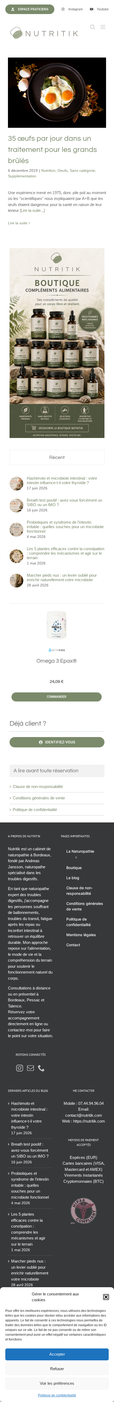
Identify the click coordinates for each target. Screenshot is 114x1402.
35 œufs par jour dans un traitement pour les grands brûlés (57, 78)
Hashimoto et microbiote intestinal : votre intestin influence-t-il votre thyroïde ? (62, 480)
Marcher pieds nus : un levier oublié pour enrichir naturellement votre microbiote (62, 577)
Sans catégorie (70, 104)
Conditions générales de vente (39, 798)
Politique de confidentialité (57, 1395)
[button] (106, 1297)
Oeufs (51, 104)
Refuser (57, 1368)
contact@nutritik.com (83, 1115)
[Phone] (41, 1067)
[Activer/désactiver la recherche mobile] (92, 27)
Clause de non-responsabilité (38, 786)
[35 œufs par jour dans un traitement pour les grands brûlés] (57, 93)
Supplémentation (57, 110)
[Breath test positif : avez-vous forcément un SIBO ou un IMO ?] (16, 501)
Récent (57, 457)
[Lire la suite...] (32, 210)
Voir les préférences (57, 1383)
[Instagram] (19, 1067)
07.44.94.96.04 (91, 1103)
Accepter (57, 1354)
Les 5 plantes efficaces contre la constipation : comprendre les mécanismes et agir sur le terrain (65, 553)
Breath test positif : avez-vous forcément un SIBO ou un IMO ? (64, 502)
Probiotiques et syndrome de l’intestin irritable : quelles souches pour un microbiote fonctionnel (65, 526)
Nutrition (37, 104)
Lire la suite (17, 223)
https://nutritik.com (89, 1121)
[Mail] (30, 1067)
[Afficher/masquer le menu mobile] (103, 27)
